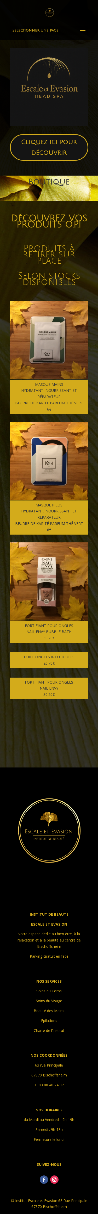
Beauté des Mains (49, 1010)
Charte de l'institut (49, 1030)
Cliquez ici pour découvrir (49, 147)
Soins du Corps (49, 990)
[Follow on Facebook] (44, 1179)
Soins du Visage (49, 1000)
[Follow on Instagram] (54, 1179)
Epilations (49, 1020)
